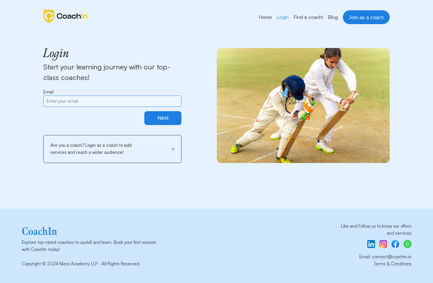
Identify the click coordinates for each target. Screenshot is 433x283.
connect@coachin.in (391, 256)
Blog (333, 17)
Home (265, 17)
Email (48, 92)
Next (163, 118)
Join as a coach (366, 17)
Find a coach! (308, 17)
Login (283, 17)
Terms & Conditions (392, 264)
